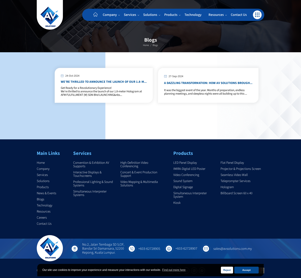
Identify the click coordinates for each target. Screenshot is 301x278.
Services (130, 14)
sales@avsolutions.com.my (232, 249)
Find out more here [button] (174, 269)
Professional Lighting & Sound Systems (93, 183)
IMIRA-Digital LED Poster (189, 169)
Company (110, 14)
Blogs (40, 199)
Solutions (150, 14)
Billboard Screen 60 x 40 (236, 194)
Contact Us (239, 14)
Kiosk (177, 203)
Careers (42, 217)
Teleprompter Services (235, 181)
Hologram (227, 187)
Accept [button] (246, 270)
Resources (216, 14)
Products (170, 14)
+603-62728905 (149, 249)
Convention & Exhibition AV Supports (91, 164)
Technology (193, 14)
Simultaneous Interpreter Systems (90, 193)
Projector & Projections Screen (241, 169)
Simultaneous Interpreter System (190, 195)
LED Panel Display (185, 163)
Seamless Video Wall (234, 175)
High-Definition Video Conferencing (134, 164)
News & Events (46, 193)
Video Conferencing (186, 175)
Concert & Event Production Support (138, 174)
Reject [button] (227, 270)
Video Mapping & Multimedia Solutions (139, 183)
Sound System (182, 181)
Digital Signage (183, 187)
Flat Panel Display (232, 163)
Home (146, 45)
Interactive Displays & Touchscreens (87, 174)
